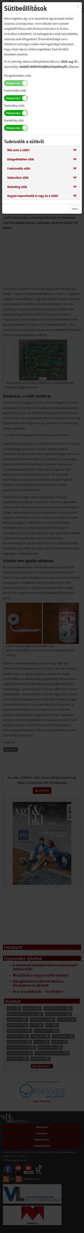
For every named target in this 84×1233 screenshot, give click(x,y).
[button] (18, 149)
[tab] (42, 150)
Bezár (75, 208)
